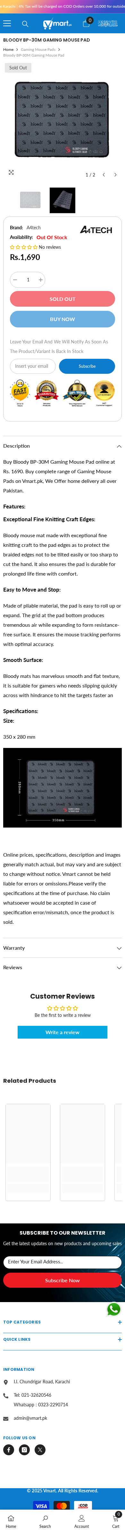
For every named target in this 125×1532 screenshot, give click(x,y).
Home (8, 49)
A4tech (34, 227)
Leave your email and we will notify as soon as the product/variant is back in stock (59, 346)
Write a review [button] (62, 1032)
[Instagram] (24, 1449)
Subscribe (87, 366)
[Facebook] (8, 1449)
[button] (103, 174)
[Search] (25, 24)
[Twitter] (40, 1449)
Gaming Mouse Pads (38, 49)
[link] (28, 1174)
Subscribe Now (62, 1280)
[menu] (7, 23)
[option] (62, 121)
